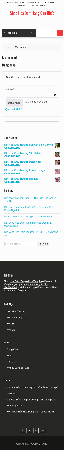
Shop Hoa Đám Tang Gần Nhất (32, 13)
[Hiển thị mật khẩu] (55, 94)
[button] (60, 33)
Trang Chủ (12, 349)
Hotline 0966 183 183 (18, 367)
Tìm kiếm (43, 243)
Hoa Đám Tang (14, 317)
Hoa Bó (11, 323)
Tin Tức (11, 361)
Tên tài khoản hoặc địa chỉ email (26, 78)
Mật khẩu (14, 90)
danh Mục (13, 33)
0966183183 (10, 287)
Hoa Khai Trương (16, 311)
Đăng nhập (14, 103)
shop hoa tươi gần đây (36, 284)
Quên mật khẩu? (14, 109)
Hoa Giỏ (11, 329)
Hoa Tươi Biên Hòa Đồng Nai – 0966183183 (28, 216)
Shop (9, 355)
